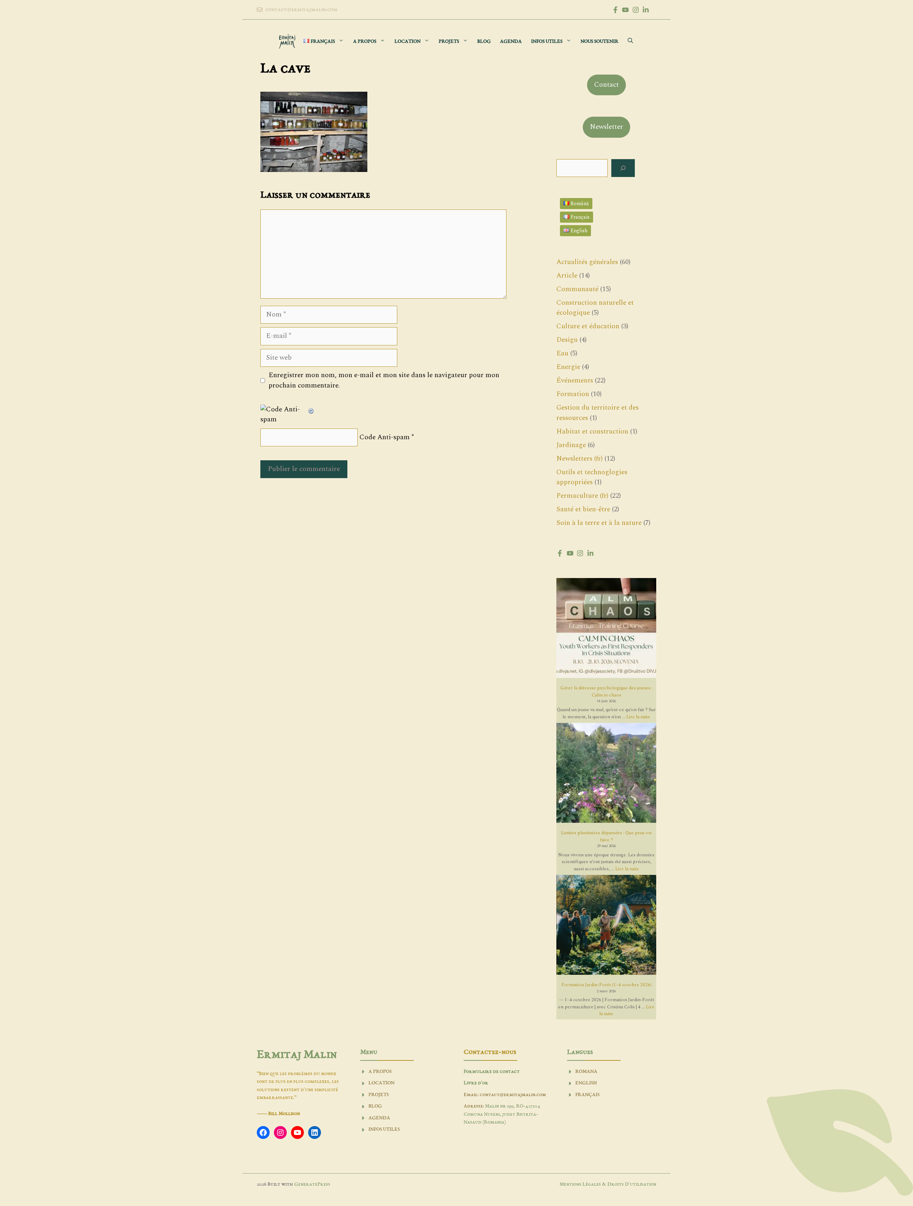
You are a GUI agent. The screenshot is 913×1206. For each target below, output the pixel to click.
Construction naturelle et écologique (595, 308)
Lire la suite (638, 716)
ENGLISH (586, 1083)
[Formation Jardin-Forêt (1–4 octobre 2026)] (606, 926)
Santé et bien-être (583, 509)
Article (566, 275)
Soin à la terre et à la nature (599, 523)
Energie (568, 367)
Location (407, 41)
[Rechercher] (623, 168)
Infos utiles (546, 41)
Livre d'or (476, 1083)
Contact (606, 85)
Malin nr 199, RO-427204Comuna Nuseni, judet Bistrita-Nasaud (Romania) (502, 1114)
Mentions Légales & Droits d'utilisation (608, 1184)
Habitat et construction (592, 431)
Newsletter (606, 127)
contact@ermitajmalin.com (301, 9)
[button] (630, 41)
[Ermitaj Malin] (287, 41)
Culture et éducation (587, 326)
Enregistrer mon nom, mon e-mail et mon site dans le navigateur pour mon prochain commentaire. (384, 380)
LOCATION (381, 1083)
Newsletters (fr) (579, 458)
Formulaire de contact (492, 1071)
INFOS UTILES (384, 1129)
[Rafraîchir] (311, 409)
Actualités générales (587, 262)
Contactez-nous (490, 1052)
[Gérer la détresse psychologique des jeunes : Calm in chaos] (606, 629)
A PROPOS (380, 1071)
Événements (574, 380)
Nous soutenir (599, 41)
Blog (484, 41)
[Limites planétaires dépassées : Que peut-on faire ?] (606, 774)
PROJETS (378, 1095)
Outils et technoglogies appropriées (591, 477)
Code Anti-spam (384, 437)
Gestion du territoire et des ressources (597, 412)
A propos (364, 41)
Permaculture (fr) (582, 496)
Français (587, 1095)
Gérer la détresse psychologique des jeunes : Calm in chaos (606, 691)
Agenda (511, 41)
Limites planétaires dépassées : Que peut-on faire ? (606, 836)
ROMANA (586, 1071)
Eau (562, 353)
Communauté (577, 289)
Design (567, 340)
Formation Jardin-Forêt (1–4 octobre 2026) (606, 984)
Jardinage (571, 445)
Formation (572, 394)
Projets (449, 41)
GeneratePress (312, 1184)
